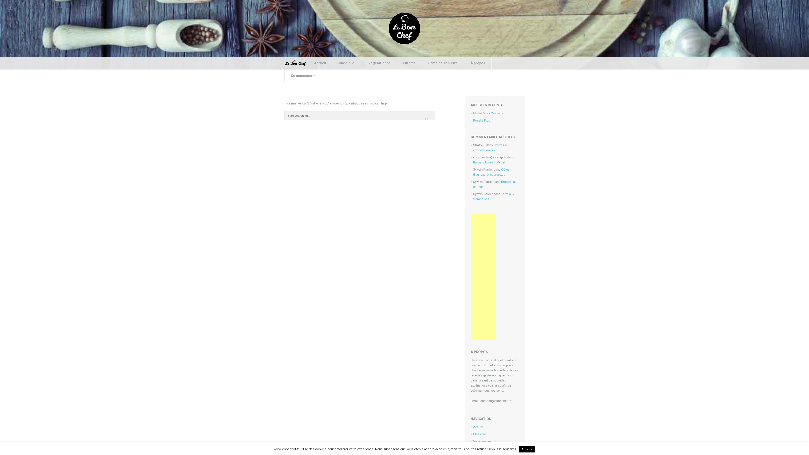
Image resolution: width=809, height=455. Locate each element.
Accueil (320, 63)
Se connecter (302, 76)
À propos (478, 63)
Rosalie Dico (481, 120)
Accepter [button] (527, 449)
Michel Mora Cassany (488, 113)
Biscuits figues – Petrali (489, 162)
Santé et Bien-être (443, 63)
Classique (346, 63)
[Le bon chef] (404, 28)
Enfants (409, 63)
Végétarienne (379, 63)
